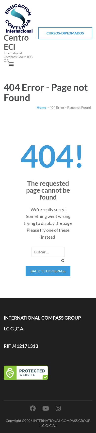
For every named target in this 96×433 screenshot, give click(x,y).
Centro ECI (16, 42)
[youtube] (45, 408)
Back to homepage (48, 271)
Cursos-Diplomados (65, 33)
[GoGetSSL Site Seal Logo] (48, 373)
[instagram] (58, 408)
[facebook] (33, 408)
